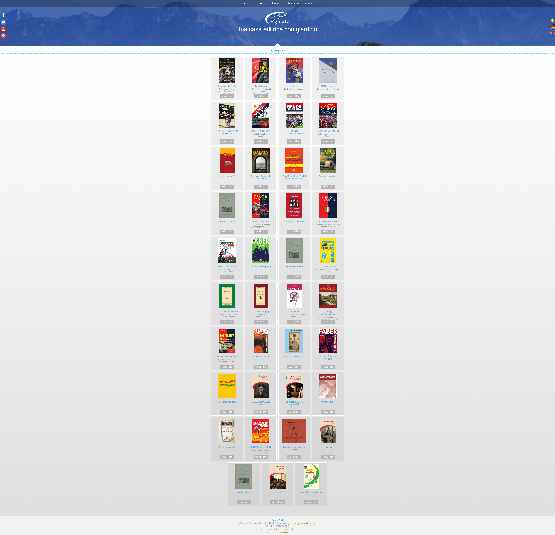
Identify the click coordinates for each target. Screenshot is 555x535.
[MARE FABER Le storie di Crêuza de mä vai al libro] (328, 56)
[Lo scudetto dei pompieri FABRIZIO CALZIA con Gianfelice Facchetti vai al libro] (227, 281)
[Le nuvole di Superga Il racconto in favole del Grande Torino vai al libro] (261, 281)
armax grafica (282, 532)
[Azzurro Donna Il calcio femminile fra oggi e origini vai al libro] (328, 236)
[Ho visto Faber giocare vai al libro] (261, 236)
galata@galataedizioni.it (302, 523)
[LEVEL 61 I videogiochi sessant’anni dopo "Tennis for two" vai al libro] (294, 281)
